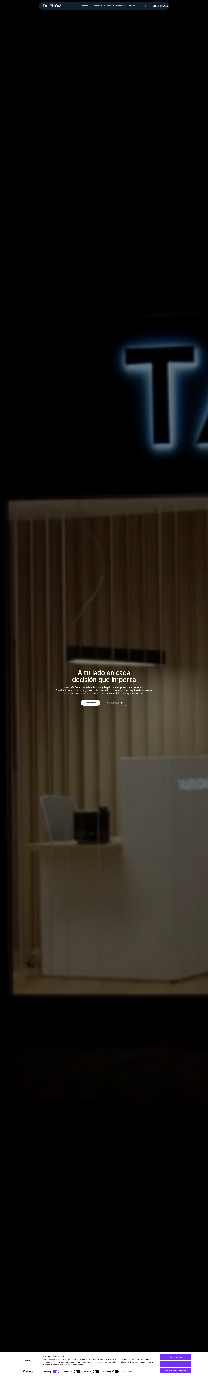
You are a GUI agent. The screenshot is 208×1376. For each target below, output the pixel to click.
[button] (86, 5)
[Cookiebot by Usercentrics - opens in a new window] (28, 1371)
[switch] (77, 1371)
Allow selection (175, 1364)
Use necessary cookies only (175, 1370)
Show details (127, 1372)
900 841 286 (160, 5)
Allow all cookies (175, 1357)
